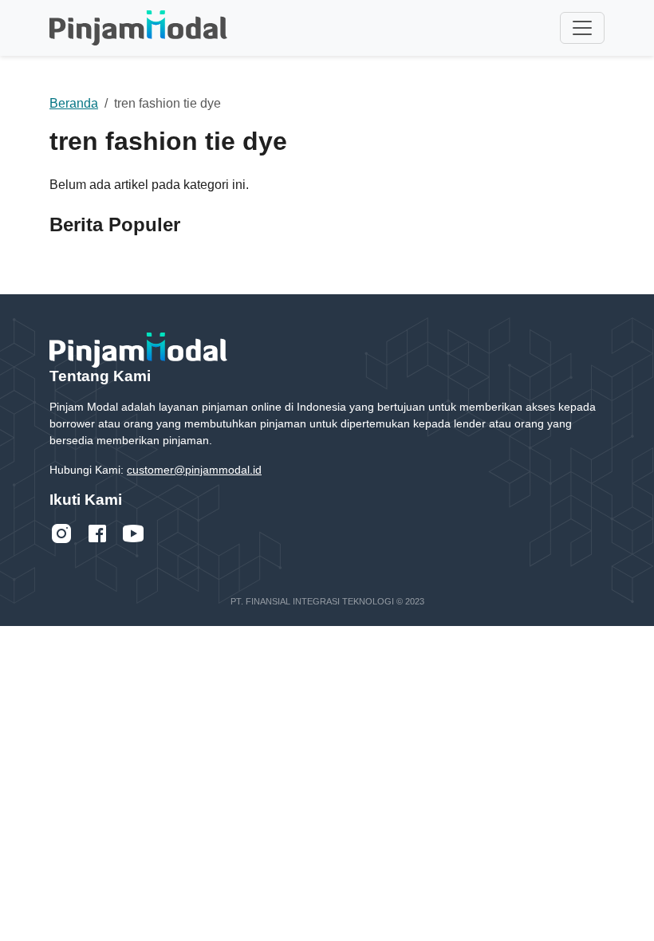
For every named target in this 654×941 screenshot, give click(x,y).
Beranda (73, 103)
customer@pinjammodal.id (194, 469)
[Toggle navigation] (582, 28)
